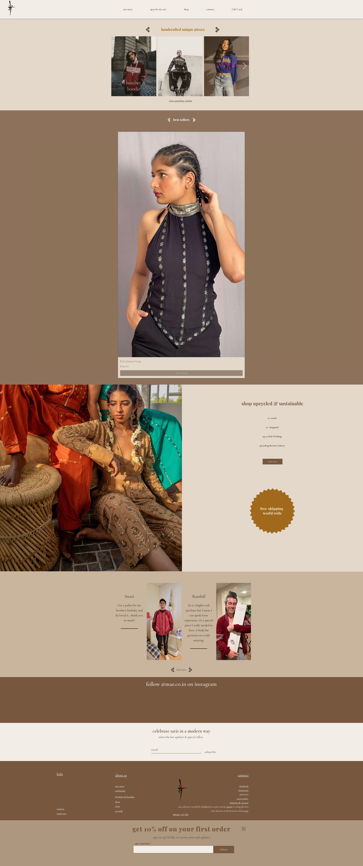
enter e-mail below (142, 844)
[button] (244, 829)
